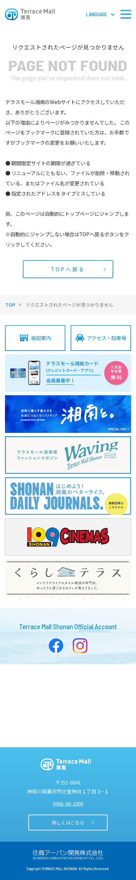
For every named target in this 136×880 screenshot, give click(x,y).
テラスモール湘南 (30, 14)
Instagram (80, 645)
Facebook (56, 645)
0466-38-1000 (68, 803)
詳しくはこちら (68, 822)
